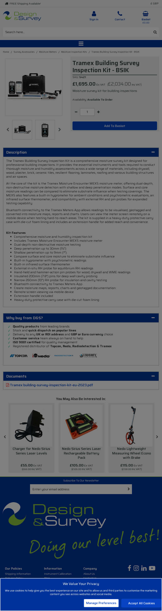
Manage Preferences (101, 603)
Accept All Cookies (141, 603)
